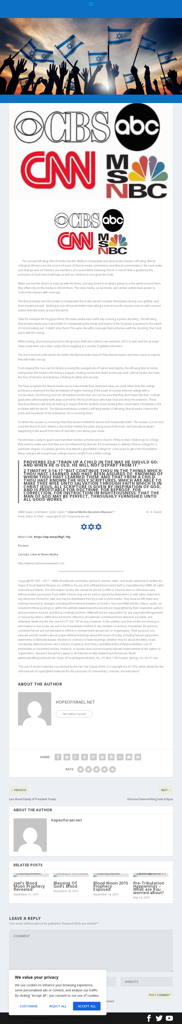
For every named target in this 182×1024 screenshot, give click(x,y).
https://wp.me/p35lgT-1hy (52, 537)
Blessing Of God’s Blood (65, 884)
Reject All (57, 1006)
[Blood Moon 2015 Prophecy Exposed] (111, 875)
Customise (29, 1006)
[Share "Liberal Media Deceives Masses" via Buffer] (111, 757)
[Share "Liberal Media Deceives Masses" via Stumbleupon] (120, 757)
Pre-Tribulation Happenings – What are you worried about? (148, 887)
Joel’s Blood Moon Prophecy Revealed (29, 886)
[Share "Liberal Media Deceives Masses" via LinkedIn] (102, 757)
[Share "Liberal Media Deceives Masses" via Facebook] (57, 757)
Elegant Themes (37, 1017)
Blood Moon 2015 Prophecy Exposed (110, 886)
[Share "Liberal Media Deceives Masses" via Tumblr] (84, 757)
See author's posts (74, 714)
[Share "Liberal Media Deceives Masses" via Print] (137, 757)
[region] (58, 992)
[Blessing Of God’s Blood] (71, 875)
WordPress (75, 1017)
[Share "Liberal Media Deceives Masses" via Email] (129, 757)
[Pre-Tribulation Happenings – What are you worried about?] (151, 875)
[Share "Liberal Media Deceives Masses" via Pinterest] (93, 757)
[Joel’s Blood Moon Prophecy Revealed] (31, 875)
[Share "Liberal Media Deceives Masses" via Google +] (75, 757)
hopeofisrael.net (75, 702)
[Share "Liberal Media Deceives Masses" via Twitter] (66, 757)
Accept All (87, 1006)
